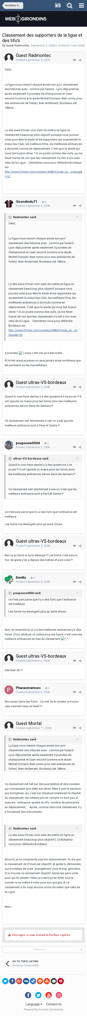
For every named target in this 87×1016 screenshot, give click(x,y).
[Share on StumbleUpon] (47, 981)
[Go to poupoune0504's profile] (8, 445)
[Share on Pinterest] (61, 981)
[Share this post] (80, 60)
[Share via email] (54, 981)
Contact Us (54, 1004)
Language (33, 1004)
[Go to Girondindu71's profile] (8, 203)
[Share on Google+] (19, 981)
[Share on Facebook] (12, 981)
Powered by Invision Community (43, 1009)
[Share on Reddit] (40, 981)
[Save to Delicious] (33, 981)
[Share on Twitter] (5, 981)
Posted (33, 60)
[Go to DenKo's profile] (8, 579)
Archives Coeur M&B (71, 45)
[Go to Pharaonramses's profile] (8, 689)
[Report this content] (74, 60)
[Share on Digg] (26, 981)
